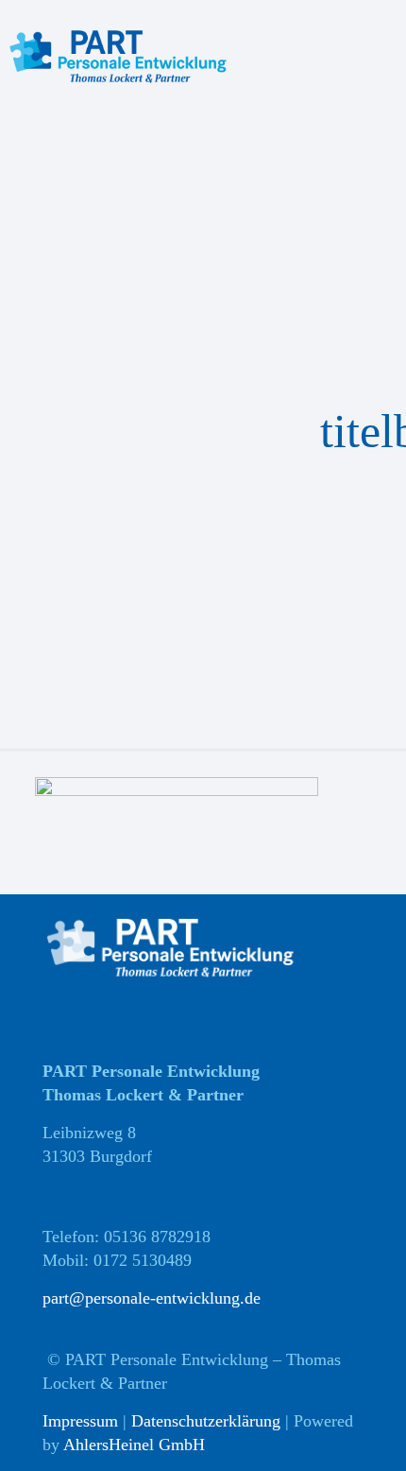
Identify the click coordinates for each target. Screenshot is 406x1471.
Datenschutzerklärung (205, 1420)
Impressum (80, 1420)
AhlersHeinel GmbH (134, 1444)
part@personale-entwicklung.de (151, 1298)
